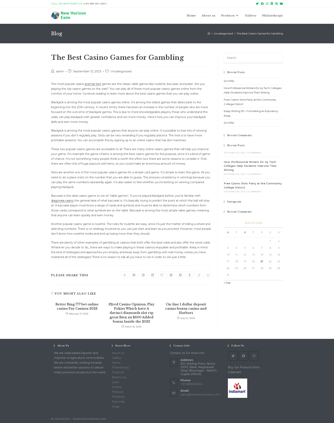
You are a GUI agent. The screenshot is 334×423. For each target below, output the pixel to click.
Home (116, 362)
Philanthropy (120, 367)
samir (60, 71)
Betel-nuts (119, 377)
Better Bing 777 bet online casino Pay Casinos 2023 (77, 306)
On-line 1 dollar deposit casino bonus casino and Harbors (186, 308)
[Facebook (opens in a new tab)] (262, 4)
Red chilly (118, 401)
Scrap (115, 406)
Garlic (115, 382)
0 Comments (254, 152)
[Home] (209, 33)
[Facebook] (243, 356)
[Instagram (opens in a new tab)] (267, 4)
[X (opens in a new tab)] (257, 4)
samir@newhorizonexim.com (200, 394)
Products (118, 372)
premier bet (93, 84)
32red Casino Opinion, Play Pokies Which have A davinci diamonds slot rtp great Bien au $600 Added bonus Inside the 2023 (131, 313)
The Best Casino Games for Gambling (260, 33)
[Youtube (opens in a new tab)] (281, 4)
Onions (116, 387)
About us (118, 353)
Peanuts (117, 392)
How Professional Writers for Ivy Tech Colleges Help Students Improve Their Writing (250, 166)
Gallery (116, 358)
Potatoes (118, 396)
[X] (233, 356)
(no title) (229, 80)
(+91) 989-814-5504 (95, 3)
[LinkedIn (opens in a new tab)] (271, 4)
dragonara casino (62, 200)
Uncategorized (121, 71)
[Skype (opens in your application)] (276, 4)
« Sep (227, 282)
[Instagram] (254, 356)
